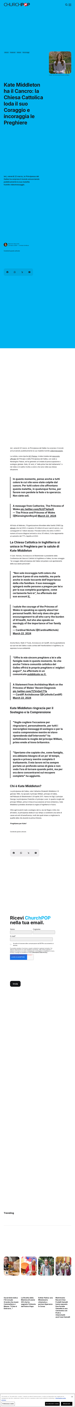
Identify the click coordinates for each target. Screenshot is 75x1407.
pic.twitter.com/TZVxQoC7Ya (30, 691)
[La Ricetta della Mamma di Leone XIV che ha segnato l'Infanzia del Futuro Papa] (29, 1266)
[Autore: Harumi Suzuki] (6, 1272)
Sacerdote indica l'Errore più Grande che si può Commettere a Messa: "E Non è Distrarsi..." (11, 1303)
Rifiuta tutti (66, 1403)
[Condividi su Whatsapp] (14, 272)
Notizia (19, 52)
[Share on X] (22, 272)
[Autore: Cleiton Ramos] (58, 1272)
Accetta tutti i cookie (52, 1403)
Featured (12, 52)
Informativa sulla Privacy (39, 952)
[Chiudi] (72, 1397)
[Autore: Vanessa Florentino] (41, 1272)
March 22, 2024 (47, 515)
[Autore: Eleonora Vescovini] (5, 244)
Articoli (6, 52)
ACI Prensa (32, 456)
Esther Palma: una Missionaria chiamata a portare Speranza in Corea (45, 1302)
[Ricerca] (66, 4)
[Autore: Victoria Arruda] (24, 1272)
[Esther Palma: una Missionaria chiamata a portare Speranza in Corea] (46, 1266)
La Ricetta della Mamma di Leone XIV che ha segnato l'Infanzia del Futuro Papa (28, 1302)
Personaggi (26, 52)
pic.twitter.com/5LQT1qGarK (37, 509)
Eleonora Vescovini (13, 243)
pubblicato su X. (36, 674)
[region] (37, 1400)
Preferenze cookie (8, 1403)
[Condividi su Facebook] (7, 272)
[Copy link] (29, 272)
